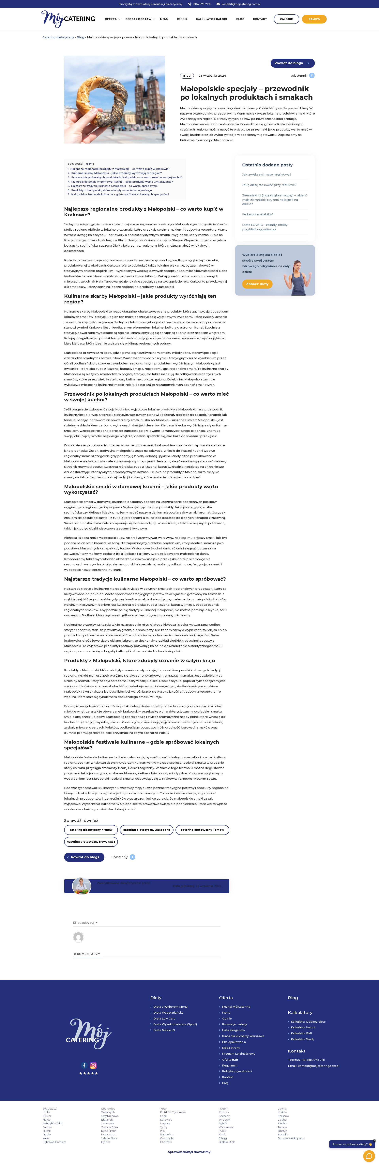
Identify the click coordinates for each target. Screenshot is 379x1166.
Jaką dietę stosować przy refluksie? (269, 185)
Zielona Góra (109, 1127)
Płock (222, 1130)
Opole (46, 1134)
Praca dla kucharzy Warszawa (243, 1036)
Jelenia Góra (109, 1138)
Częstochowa (110, 1115)
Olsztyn (282, 1130)
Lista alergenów (233, 1030)
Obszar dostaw (138, 19)
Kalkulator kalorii (212, 19)
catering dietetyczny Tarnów (202, 829)
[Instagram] (93, 1065)
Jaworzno (107, 1123)
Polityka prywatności (237, 1071)
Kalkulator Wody (302, 1039)
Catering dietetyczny (58, 37)
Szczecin (225, 1115)
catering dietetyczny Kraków (91, 829)
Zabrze (47, 1127)
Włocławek (226, 1127)
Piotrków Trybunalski (173, 1112)
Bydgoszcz (49, 1108)
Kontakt (260, 19)
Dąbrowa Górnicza (54, 1141)
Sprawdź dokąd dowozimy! (189, 1152)
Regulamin (229, 1065)
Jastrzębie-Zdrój (52, 1123)
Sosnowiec (108, 1108)
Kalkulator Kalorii (303, 1027)
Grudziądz (166, 1138)
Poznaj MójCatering (236, 1006)
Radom (223, 1108)
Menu (164, 19)
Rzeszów (283, 1115)
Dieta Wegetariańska (168, 1012)
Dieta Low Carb (164, 1018)
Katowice (166, 1119)
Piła (162, 1130)
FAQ (225, 1083)
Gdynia (282, 1108)
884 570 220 (202, 4)
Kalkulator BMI (301, 1033)
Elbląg (223, 1138)
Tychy (163, 1127)
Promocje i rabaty (234, 1024)
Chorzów (166, 1141)
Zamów (314, 19)
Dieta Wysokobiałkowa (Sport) (175, 1024)
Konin (222, 1134)
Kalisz (45, 1138)
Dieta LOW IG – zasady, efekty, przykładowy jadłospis (265, 227)
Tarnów (282, 1127)
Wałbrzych (108, 1112)
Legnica (165, 1123)
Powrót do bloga (289, 63)
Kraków (282, 1112)
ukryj (89, 163)
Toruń (163, 1108)
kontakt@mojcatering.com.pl (241, 4)
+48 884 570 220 (313, 1060)
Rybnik (223, 1123)
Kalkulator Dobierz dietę (308, 1021)
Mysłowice (166, 1134)
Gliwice (47, 1115)
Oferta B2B (230, 1059)
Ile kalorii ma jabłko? (258, 214)
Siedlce (283, 1123)
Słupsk (46, 1130)
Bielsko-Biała (227, 1141)
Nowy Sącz (108, 1134)
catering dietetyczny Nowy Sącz (91, 841)
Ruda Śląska (108, 1130)
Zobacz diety (257, 284)
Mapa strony (231, 1048)
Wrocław (224, 1119)
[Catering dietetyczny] (68, 19)
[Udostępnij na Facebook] (312, 75)
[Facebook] (84, 1065)
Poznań (224, 1112)
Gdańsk (282, 1119)
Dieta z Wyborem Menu (170, 1006)
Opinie (227, 1018)
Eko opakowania (234, 1042)
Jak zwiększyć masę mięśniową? (266, 174)
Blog (240, 19)
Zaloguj (286, 19)
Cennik (182, 19)
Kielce (46, 1119)
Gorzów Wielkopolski (291, 1138)
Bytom (105, 1141)
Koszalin (283, 1134)
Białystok (107, 1119)
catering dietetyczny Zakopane (146, 829)
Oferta (111, 19)
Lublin (46, 1112)
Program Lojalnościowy (238, 1053)
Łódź (163, 1115)
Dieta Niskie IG (164, 1030)
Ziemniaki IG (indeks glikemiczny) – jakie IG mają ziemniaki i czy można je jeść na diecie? (275, 199)
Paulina (104, 888)
